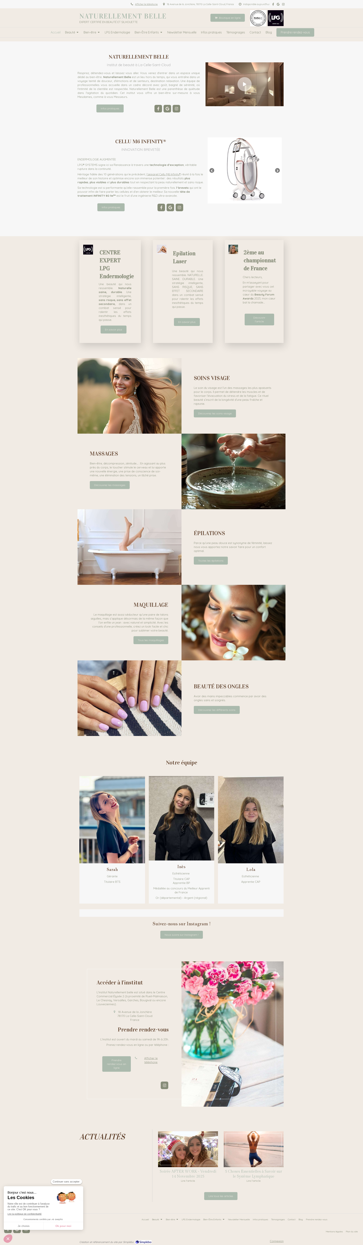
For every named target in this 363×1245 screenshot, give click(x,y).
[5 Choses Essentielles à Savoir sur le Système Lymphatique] (254, 1149)
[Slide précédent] (211, 170)
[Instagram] (283, 5)
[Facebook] (273, 5)
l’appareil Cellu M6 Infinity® (164, 174)
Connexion (277, 1241)
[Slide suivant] (277, 170)
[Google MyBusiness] (278, 5)
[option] (245, 170)
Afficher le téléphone (146, 4)
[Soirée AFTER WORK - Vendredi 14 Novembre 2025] (188, 1149)
